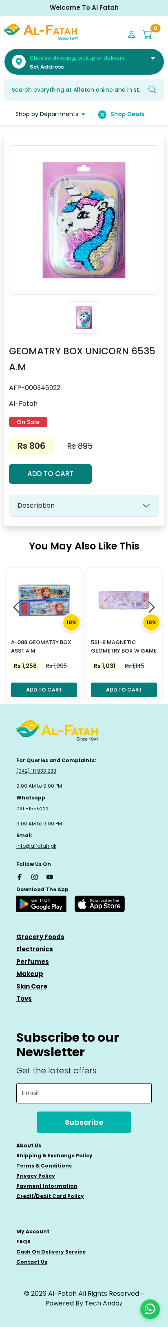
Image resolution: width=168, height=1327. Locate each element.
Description (36, 505)
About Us (28, 1145)
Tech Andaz (104, 1303)
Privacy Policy (35, 1175)
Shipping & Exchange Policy (54, 1155)
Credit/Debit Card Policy (50, 1196)
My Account (32, 1231)
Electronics (34, 949)
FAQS (23, 1241)
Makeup (29, 973)
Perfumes (32, 961)
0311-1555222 (32, 808)
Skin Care (31, 986)
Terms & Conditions (44, 1165)
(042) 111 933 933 (36, 770)
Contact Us (31, 1261)
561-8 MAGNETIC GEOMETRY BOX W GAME (124, 646)
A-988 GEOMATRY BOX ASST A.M (41, 646)
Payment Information (46, 1186)
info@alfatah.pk (36, 845)
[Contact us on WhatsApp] (150, 1309)
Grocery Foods (40, 937)
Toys (24, 998)
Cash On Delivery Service (51, 1251)
